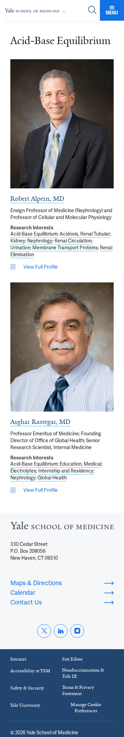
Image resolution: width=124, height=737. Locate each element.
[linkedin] (61, 631)
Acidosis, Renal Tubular (85, 234)
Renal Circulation (73, 241)
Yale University (25, 705)
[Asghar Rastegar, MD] (62, 347)
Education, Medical (80, 464)
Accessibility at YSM (30, 671)
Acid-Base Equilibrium (34, 234)
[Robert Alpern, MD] (62, 123)
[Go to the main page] (37, 10)
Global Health (52, 478)
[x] (44, 631)
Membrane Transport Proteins (65, 248)
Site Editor (72, 659)
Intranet (18, 659)
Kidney (17, 241)
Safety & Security (27, 688)
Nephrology (39, 241)
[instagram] (77, 631)
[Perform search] (92, 10)
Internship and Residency (65, 471)
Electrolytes (23, 471)
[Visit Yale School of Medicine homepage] (62, 527)
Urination (20, 248)
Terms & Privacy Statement (78, 690)
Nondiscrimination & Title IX (83, 673)
